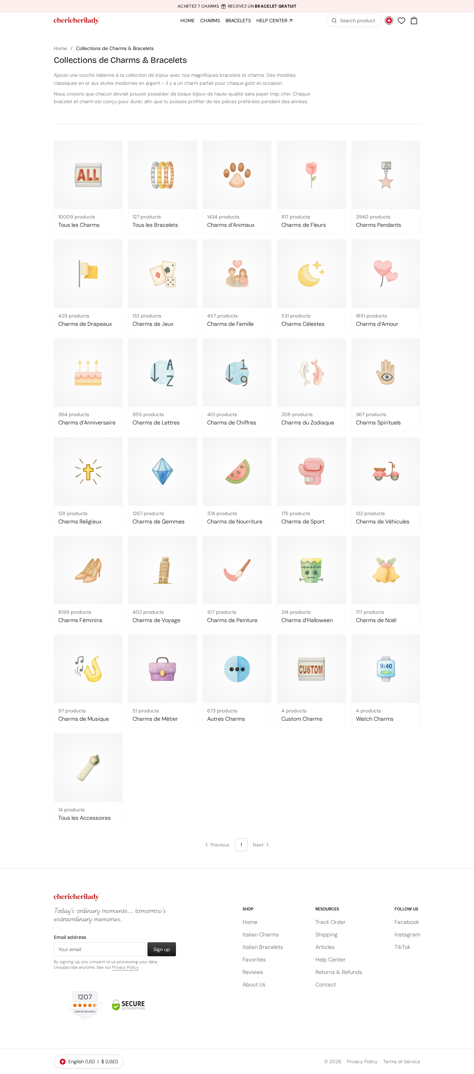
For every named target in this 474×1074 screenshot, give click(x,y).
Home (60, 48)
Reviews (253, 972)
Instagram (407, 934)
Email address (70, 937)
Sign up (161, 949)
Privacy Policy (125, 967)
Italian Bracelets (263, 947)
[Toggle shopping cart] (414, 20)
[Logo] (77, 20)
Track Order (330, 922)
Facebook (407, 922)
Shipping (326, 934)
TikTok (402, 947)
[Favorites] (401, 20)
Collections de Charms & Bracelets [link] (115, 48)
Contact (325, 984)
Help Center (330, 959)
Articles (325, 947)
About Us (254, 984)
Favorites (254, 959)
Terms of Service (401, 1061)
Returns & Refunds (338, 972)
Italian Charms (261, 934)
